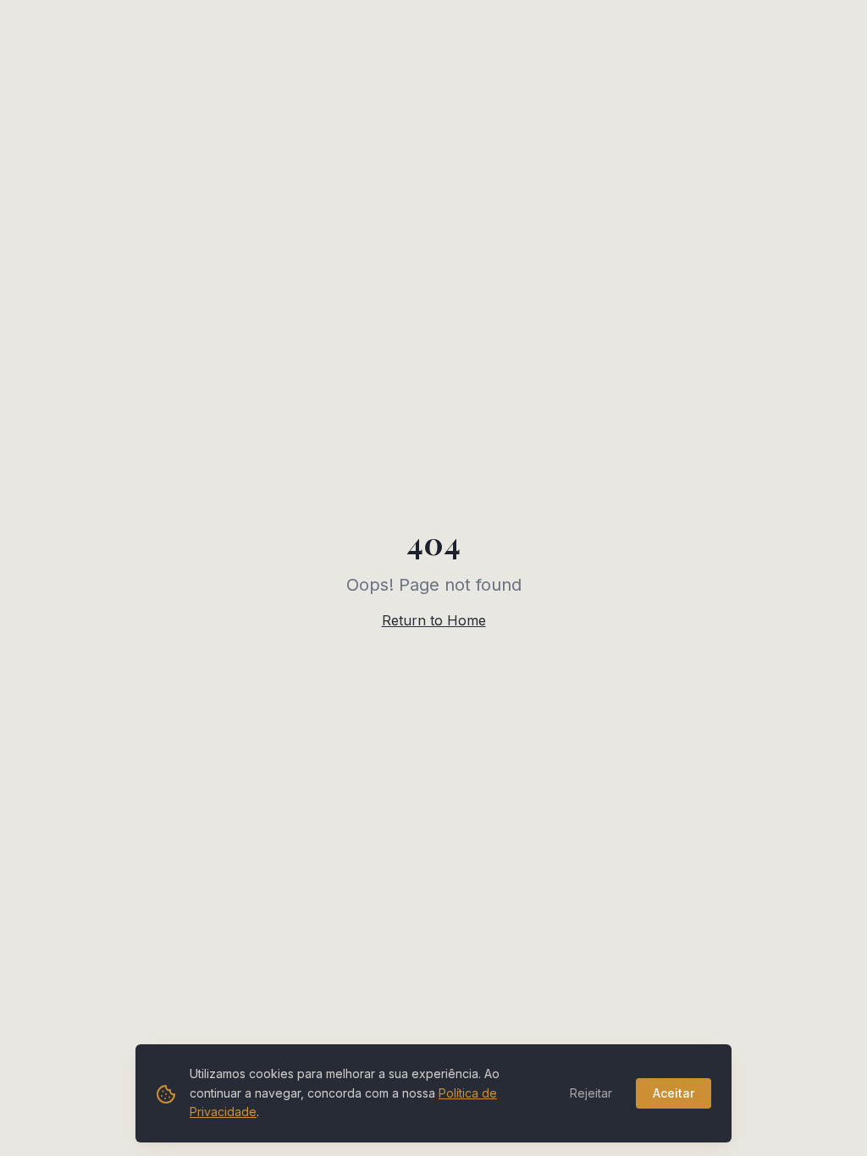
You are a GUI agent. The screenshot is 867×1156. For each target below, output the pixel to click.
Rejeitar (591, 1093)
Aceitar (673, 1093)
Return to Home (434, 620)
